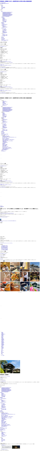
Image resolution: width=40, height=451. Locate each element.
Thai (1, 6)
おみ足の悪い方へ (3, 407)
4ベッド (2, 85)
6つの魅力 (1, 410)
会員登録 (6, 61)
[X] (20, 220)
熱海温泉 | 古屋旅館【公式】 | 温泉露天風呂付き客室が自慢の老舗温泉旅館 (16, 1)
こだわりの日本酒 (4, 21)
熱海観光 (1, 399)
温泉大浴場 (2, 22)
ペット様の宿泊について (5, 142)
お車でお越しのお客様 (5, 35)
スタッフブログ (3, 38)
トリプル (10, 59)
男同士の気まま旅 (4, 31)
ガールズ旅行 (4, 29)
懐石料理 (3, 17)
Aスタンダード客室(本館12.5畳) (6, 16)
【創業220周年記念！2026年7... (4, 245)
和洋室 (6, 85)
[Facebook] (20, 219)
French (2, 441)
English (2, 438)
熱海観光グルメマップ (5, 121)
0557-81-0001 (11, 62)
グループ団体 (1, 429)
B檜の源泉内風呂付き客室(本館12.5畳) (5, 391)
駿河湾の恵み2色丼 (5, 20)
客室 (1, 11)
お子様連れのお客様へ (5, 32)
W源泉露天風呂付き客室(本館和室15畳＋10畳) (7, 107)
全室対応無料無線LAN (5, 24)
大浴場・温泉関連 (4, 145)
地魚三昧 (3, 18)
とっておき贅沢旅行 (3, 404)
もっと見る (20, 292)
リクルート (2, 150)
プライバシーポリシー (3, 40)
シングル (2, 59)
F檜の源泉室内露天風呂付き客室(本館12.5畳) (7, 110)
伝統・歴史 (2, 37)
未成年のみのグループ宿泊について (6, 136)
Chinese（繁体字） (3, 439)
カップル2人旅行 (4, 30)
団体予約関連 (2, 420)
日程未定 (6, 168)
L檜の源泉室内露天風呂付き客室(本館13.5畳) (6, 389)
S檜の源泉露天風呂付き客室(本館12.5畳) (5, 388)
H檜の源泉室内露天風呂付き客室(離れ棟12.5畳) (7, 14)
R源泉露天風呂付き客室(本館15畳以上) (7, 13)
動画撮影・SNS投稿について (6, 148)
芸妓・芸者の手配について (5, 149)
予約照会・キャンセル (2, 61)
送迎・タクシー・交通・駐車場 (6, 138)
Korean (2, 8)
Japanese (2, 5)
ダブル (7, 59)
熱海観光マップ (4, 25)
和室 (4, 85)
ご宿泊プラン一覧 (2, 64)
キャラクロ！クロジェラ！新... (4, 248)
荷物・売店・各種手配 (5, 144)
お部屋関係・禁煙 (4, 141)
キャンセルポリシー (9, 61)
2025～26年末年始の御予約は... (4, 247)
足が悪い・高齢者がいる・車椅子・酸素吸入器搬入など (8, 139)
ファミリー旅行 (4, 28)
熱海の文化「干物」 (5, 19)
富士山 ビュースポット (5, 27)
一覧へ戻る (1, 221)
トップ (1, 386)
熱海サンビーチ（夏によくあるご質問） (7, 147)
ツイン (4, 59)
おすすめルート (3, 401)
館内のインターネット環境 (5, 146)
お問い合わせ (2, 39)
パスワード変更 (4, 103)
